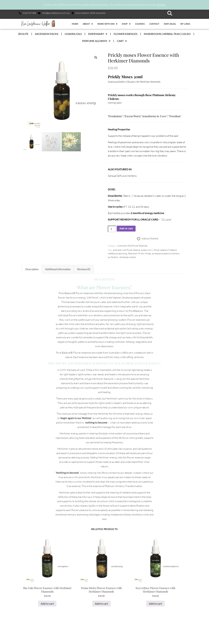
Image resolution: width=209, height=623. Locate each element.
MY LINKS (185, 23)
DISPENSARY (96, 33)
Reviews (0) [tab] (83, 269)
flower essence (161, 250)
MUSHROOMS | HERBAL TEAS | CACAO (167, 33)
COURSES (140, 23)
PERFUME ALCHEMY (94, 41)
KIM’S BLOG (170, 23)
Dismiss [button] (161, 4)
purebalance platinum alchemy (166, 253)
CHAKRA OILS (73, 33)
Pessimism (132, 253)
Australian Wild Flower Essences (132, 245)
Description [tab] (31, 269)
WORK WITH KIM (105, 23)
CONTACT (154, 23)
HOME (75, 23)
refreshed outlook (127, 257)
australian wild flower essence (126, 250)
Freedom (172, 250)
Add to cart (126, 228)
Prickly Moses (144, 253)
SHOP (125, 23)
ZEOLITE (23, 33)
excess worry (147, 250)
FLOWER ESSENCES (125, 33)
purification (113, 257)
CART (120, 41)
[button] (169, 13)
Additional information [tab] (58, 269)
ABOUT (86, 23)
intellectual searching (117, 253)
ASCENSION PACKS (46, 33)
